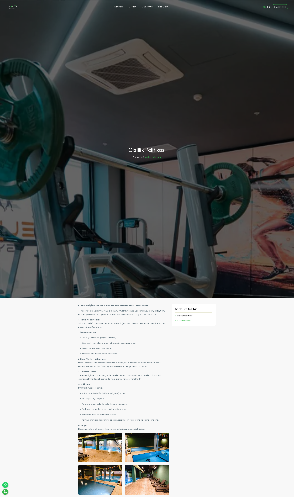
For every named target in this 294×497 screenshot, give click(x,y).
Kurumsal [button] (118, 7)
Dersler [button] (132, 7)
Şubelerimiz (280, 7)
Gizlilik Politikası (184, 320)
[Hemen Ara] (5, 492)
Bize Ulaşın (163, 7)
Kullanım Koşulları (184, 315)
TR (264, 7)
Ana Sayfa (138, 157)
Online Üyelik (148, 7)
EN (268, 7)
